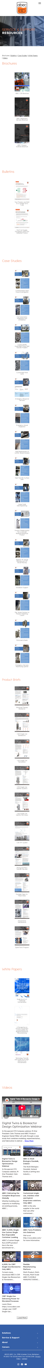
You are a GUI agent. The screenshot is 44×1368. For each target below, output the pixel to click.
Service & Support (10, 1338)
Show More (29, 1141)
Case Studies (22, 56)
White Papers (33, 56)
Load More (22, 1318)
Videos (5, 58)
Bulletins (14, 56)
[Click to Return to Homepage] (22, 13)
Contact (24, 1359)
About (5, 1342)
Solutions (6, 1333)
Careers (5, 1347)
